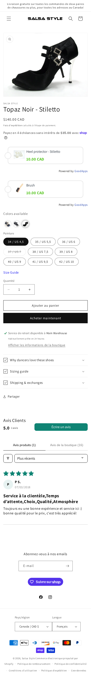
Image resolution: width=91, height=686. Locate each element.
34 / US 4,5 (16, 242)
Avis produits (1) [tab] (24, 445)
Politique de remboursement (33, 663)
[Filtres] (8, 458)
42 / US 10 (66, 262)
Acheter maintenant (45, 318)
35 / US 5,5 (43, 242)
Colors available (15, 214)
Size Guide (11, 272)
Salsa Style (28, 658)
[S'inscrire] (67, 566)
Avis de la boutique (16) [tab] (66, 445)
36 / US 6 (68, 242)
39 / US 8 (66, 252)
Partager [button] (14, 396)
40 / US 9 (14, 262)
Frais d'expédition (12, 125)
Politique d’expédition (54, 670)
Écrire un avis (61, 427)
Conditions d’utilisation (23, 670)
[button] (9, 19)
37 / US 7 (17, 252)
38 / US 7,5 (40, 252)
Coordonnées (78, 670)
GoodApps (81, 171)
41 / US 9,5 (40, 262)
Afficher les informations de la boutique (36, 345)
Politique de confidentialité (71, 663)
